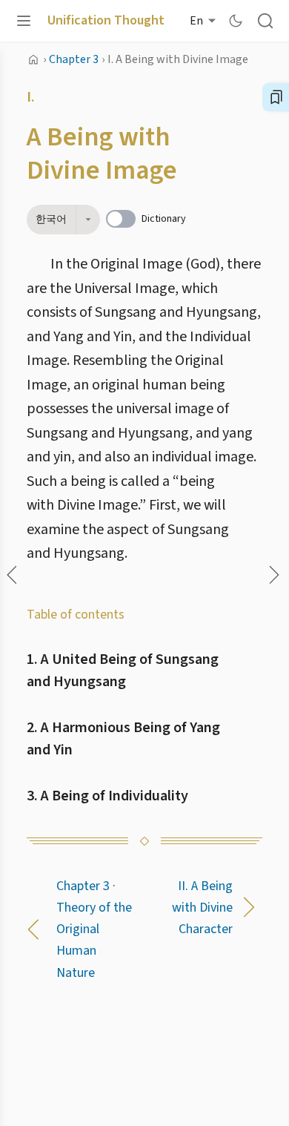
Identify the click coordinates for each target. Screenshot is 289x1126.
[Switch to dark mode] (235, 21)
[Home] (33, 59)
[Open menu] (24, 21)
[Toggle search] (265, 21)
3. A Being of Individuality (107, 796)
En (196, 21)
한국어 (51, 219)
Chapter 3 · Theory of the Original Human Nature (94, 929)
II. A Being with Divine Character (202, 908)
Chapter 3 (74, 59)
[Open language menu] (88, 219)
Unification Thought (106, 21)
